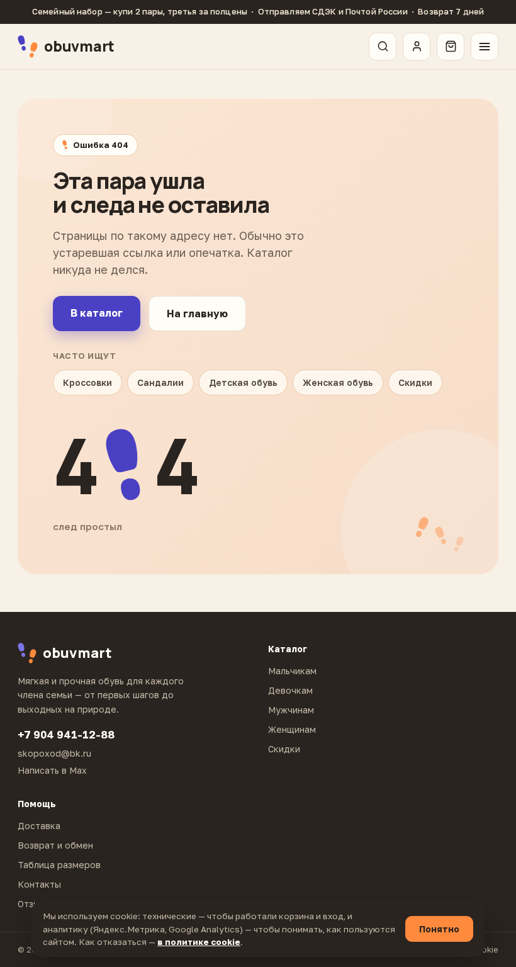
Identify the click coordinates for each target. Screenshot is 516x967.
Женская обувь (338, 382)
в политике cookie (198, 942)
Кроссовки (87, 382)
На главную (197, 313)
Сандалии (160, 382)
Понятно (439, 929)
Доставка (39, 825)
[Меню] (484, 46)
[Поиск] (382, 46)
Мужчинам (291, 709)
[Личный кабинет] (416, 46)
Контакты (39, 884)
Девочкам (290, 690)
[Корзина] (450, 46)
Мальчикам (292, 670)
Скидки (415, 382)
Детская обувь (243, 382)
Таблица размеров (59, 864)
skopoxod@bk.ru (54, 753)
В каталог (96, 313)
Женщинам (292, 729)
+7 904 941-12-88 (66, 734)
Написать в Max (52, 770)
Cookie (484, 949)
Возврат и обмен (55, 845)
